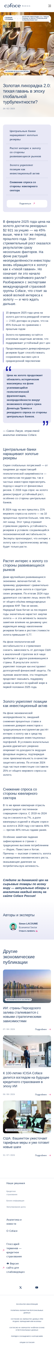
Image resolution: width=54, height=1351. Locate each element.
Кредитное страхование (11, 1193)
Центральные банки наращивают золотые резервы (24, 135)
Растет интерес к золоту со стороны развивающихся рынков (25, 152)
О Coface (12, 1230)
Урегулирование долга (16, 1207)
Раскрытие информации (27, 1304)
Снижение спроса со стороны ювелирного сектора (24, 186)
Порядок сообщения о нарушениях (27, 1336)
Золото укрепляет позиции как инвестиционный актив (25, 169)
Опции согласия (27, 1342)
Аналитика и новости (14, 1221)
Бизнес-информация (15, 1201)
